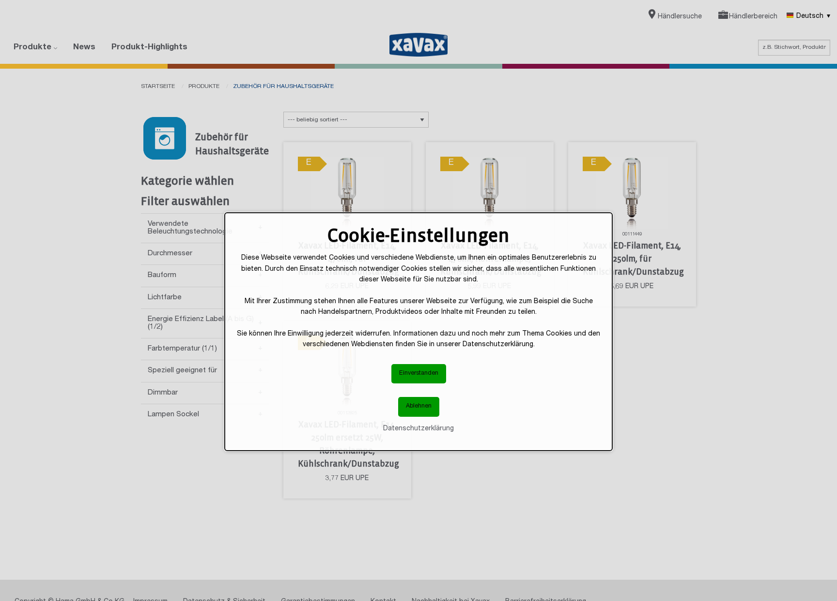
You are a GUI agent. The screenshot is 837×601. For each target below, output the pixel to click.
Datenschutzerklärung (418, 428)
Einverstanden (418, 373)
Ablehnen (419, 406)
